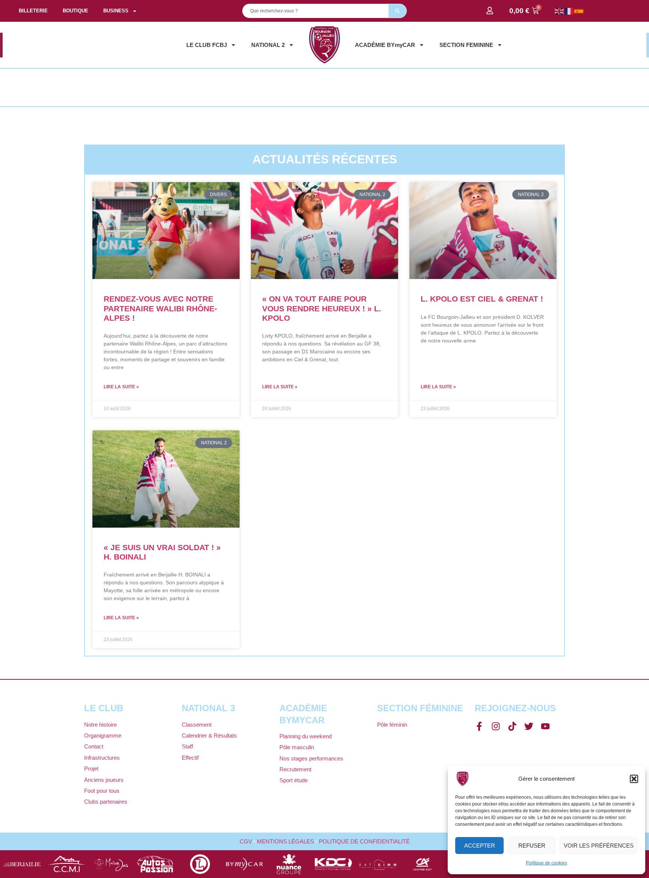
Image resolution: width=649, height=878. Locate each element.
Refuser (531, 845)
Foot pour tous (101, 790)
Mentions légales (285, 841)
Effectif (190, 757)
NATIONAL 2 (268, 45)
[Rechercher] (397, 11)
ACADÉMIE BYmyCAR (385, 45)
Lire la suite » (121, 386)
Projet (91, 768)
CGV (246, 841)
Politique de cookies (546, 863)
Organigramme (102, 735)
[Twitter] (528, 726)
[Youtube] (545, 726)
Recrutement (295, 769)
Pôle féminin (392, 724)
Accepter (479, 845)
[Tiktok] (512, 726)
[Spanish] (579, 11)
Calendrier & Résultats (209, 735)
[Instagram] (495, 726)
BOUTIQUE (75, 11)
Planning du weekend (305, 736)
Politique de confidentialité (364, 841)
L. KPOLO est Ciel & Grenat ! (482, 298)
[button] (634, 779)
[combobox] (315, 11)
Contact (93, 746)
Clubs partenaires (105, 801)
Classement (196, 724)
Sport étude (293, 780)
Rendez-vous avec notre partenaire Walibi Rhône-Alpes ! (160, 308)
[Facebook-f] (479, 726)
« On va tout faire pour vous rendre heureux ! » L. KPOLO (321, 308)
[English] (559, 11)
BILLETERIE (33, 11)
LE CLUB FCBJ (206, 45)
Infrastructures (102, 757)
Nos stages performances (311, 758)
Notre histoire (100, 724)
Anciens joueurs (104, 780)
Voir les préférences (599, 845)
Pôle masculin (296, 747)
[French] (569, 11)
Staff (187, 746)
